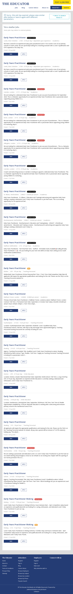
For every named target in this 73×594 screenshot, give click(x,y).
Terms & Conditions (7, 568)
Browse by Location (23, 576)
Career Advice (33, 8)
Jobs (16, 8)
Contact (4, 566)
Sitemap (4, 573)
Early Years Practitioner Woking (18, 499)
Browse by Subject (23, 573)
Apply (23, 54)
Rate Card (37, 566)
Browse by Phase (23, 578)
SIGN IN (66, 8)
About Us (45, 8)
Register (20, 561)
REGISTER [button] (55, 8)
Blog (23, 8)
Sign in (20, 563)
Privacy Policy (6, 571)
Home (4, 561)
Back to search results (60, 16)
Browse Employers (23, 571)
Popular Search (22, 581)
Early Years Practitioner (15, 37)
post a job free (62, 2)
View (11, 54)
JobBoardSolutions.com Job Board (36, 589)
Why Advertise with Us (40, 568)
